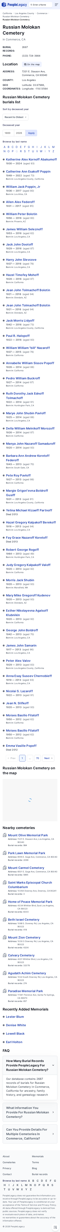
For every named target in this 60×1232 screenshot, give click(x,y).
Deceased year (11, 125)
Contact (7, 1174)
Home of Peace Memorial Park (30, 901)
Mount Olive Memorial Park (28, 835)
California (7, 13)
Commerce (42, 13)
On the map (33, 64)
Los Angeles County (24, 13)
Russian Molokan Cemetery (16, 16)
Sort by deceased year (16, 109)
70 (37, 758)
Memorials (38, 1156)
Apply (31, 133)
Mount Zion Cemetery (24, 937)
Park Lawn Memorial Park (26, 853)
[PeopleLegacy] (14, 4)
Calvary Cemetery (21, 955)
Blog (34, 1168)
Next (47, 758)
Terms (35, 1162)
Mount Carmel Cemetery (26, 868)
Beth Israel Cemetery (23, 919)
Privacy (7, 1168)
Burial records (40, 1174)
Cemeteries (9, 1162)
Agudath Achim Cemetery (27, 973)
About (6, 1156)
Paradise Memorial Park (25, 991)
